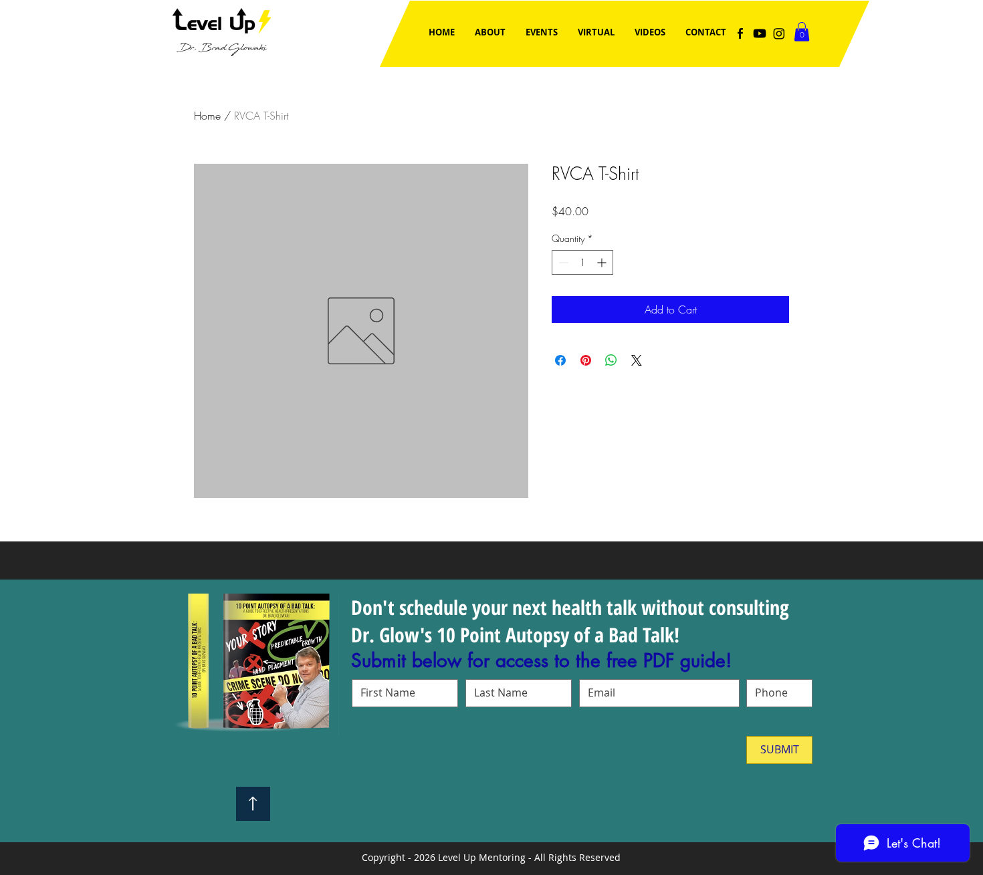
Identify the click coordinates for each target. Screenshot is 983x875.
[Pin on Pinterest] (586, 360)
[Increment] (602, 262)
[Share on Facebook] (560, 360)
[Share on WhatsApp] (611, 360)
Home (207, 115)
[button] (802, 31)
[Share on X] (637, 360)
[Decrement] (562, 262)
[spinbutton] (582, 262)
